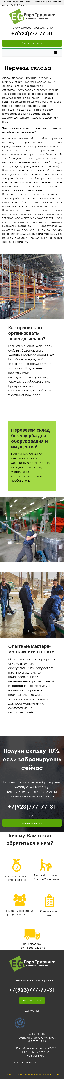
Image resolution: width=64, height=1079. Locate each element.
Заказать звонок (32, 823)
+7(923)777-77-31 (32, 33)
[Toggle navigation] (55, 52)
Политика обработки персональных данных (32, 1074)
